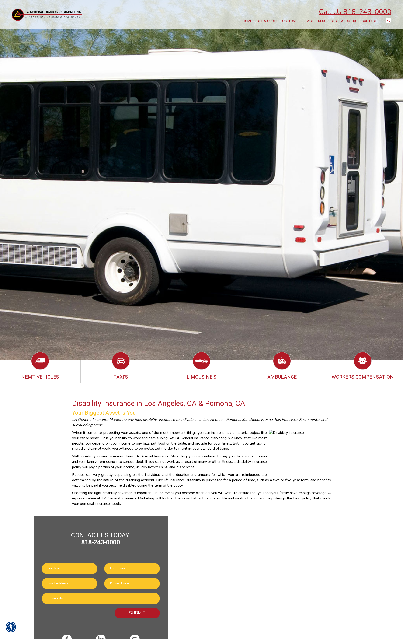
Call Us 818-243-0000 (355, 12)
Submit (137, 613)
